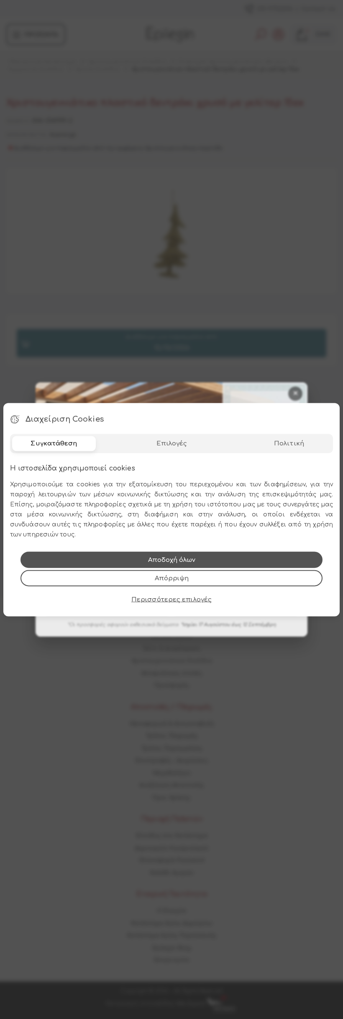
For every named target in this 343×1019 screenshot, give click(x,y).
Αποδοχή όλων (171, 559)
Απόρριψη (172, 578)
